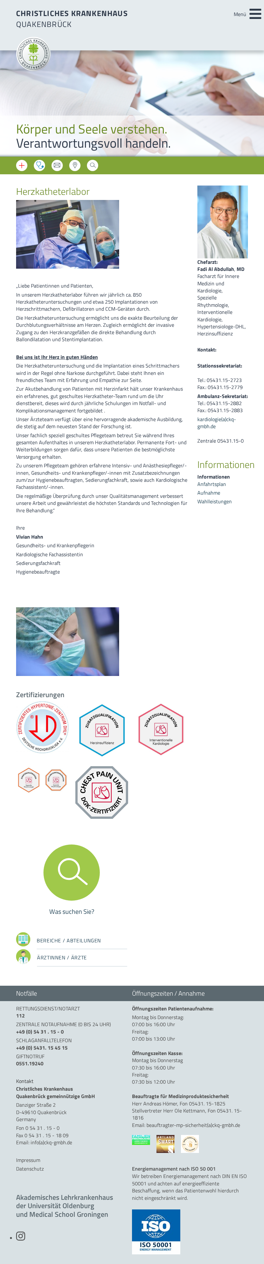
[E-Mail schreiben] (57, 167)
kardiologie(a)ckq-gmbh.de (216, 422)
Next (254, 104)
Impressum (28, 1160)
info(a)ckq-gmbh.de (51, 1142)
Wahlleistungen (214, 501)
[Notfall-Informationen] (21, 165)
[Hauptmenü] (255, 14)
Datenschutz (30, 1169)
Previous (9, 104)
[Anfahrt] (74, 167)
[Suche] (92, 167)
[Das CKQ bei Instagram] (20, 1238)
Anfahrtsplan (211, 484)
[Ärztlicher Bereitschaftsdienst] (39, 165)
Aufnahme (208, 493)
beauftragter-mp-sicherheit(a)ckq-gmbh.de (193, 1125)
